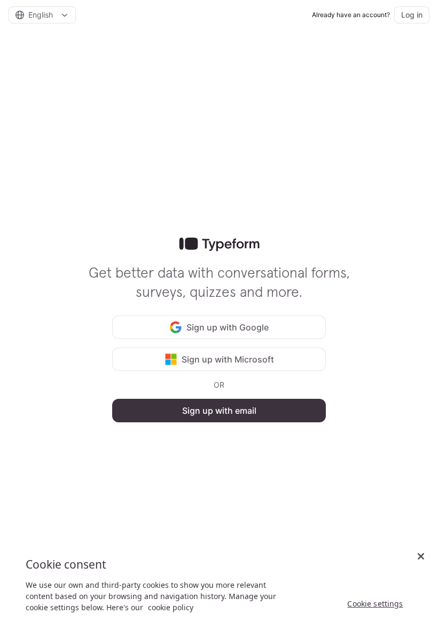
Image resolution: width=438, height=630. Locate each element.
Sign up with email (219, 410)
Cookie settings (375, 603)
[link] (219, 244)
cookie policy (170, 607)
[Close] (421, 556)
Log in (412, 14)
